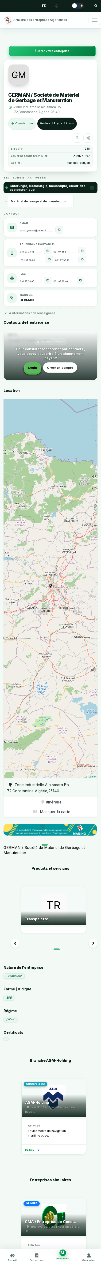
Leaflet (92, 776)
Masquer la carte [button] (54, 811)
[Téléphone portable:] (47, 250)
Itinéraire (54, 802)
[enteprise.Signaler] (77, 138)
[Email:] (59, 230)
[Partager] (88, 138)
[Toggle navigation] (95, 20)
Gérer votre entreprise (53, 51)
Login (32, 367)
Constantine (24, 123)
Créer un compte (60, 367)
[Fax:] (47, 280)
